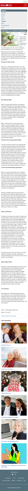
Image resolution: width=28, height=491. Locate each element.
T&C (14, 478)
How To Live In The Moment (7, 369)
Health (2, 19)
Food (2, 17)
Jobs (24, 480)
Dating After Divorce (5, 345)
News (2, 23)
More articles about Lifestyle (9, 316)
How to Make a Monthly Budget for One (9, 441)
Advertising (19, 480)
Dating (2, 15)
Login (25, 1)
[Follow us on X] (15, 474)
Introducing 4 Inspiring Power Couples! (9, 417)
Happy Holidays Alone (6, 393)
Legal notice (7, 478)
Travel (2, 27)
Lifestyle (3, 21)
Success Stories (5, 25)
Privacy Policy (21, 478)
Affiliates (13, 480)
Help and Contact (6, 480)
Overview (3, 12)
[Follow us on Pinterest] (12, 474)
